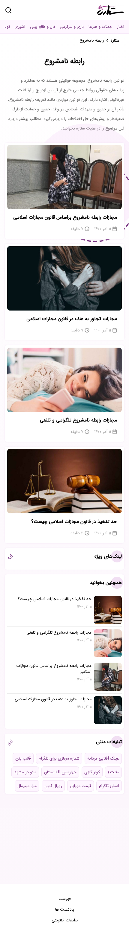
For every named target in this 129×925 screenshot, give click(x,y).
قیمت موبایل (80, 786)
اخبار (120, 27)
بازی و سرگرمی (72, 27)
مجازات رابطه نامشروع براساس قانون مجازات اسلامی (65, 217)
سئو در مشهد (25, 772)
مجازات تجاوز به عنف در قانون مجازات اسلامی (71, 318)
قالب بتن (23, 758)
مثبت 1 (113, 772)
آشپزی (20, 27)
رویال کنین (53, 786)
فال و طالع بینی (42, 27)
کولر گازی (92, 772)
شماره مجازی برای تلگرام (59, 758)
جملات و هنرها (100, 27)
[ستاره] (110, 10)
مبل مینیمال (27, 786)
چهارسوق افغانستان (60, 772)
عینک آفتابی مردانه (103, 758)
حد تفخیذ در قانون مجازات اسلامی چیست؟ (74, 521)
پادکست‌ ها (64, 909)
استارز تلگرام (109, 786)
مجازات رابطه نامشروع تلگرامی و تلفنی (78, 420)
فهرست (64, 898)
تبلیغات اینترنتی (65, 920)
